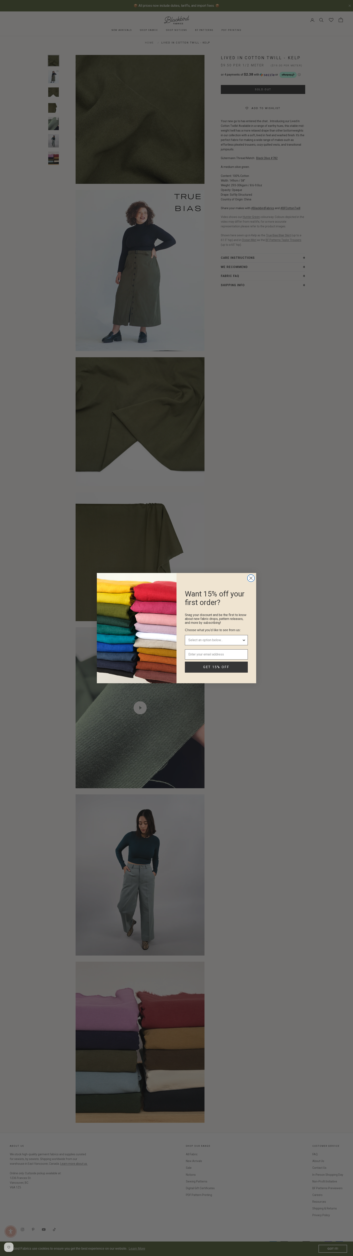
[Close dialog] (251, 578)
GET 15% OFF (216, 667)
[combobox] (215, 640)
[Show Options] (244, 640)
